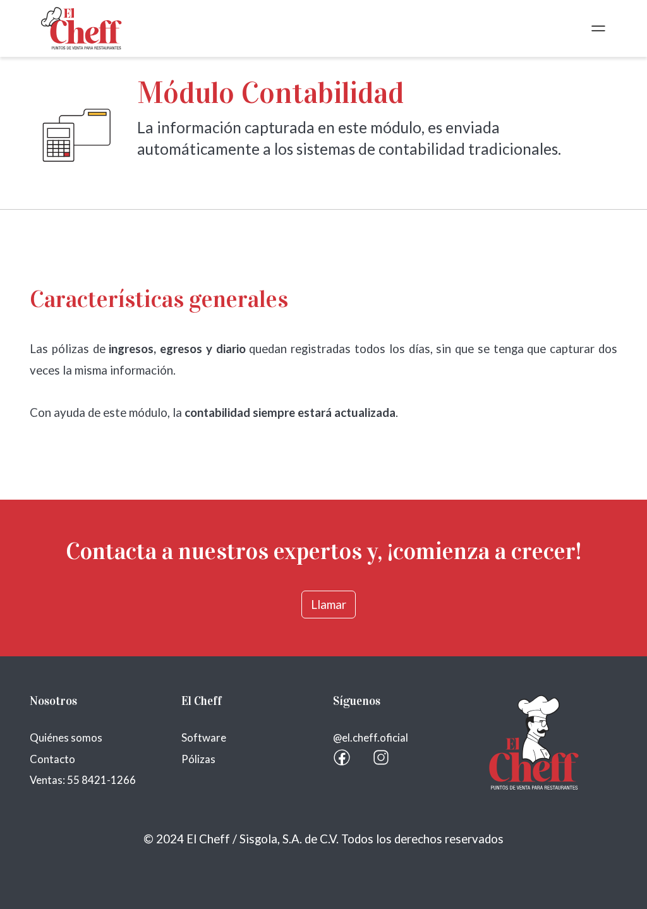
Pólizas (198, 759)
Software (203, 737)
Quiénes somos (66, 737)
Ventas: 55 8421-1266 (83, 779)
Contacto (52, 759)
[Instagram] (381, 757)
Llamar (328, 604)
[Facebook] (342, 757)
